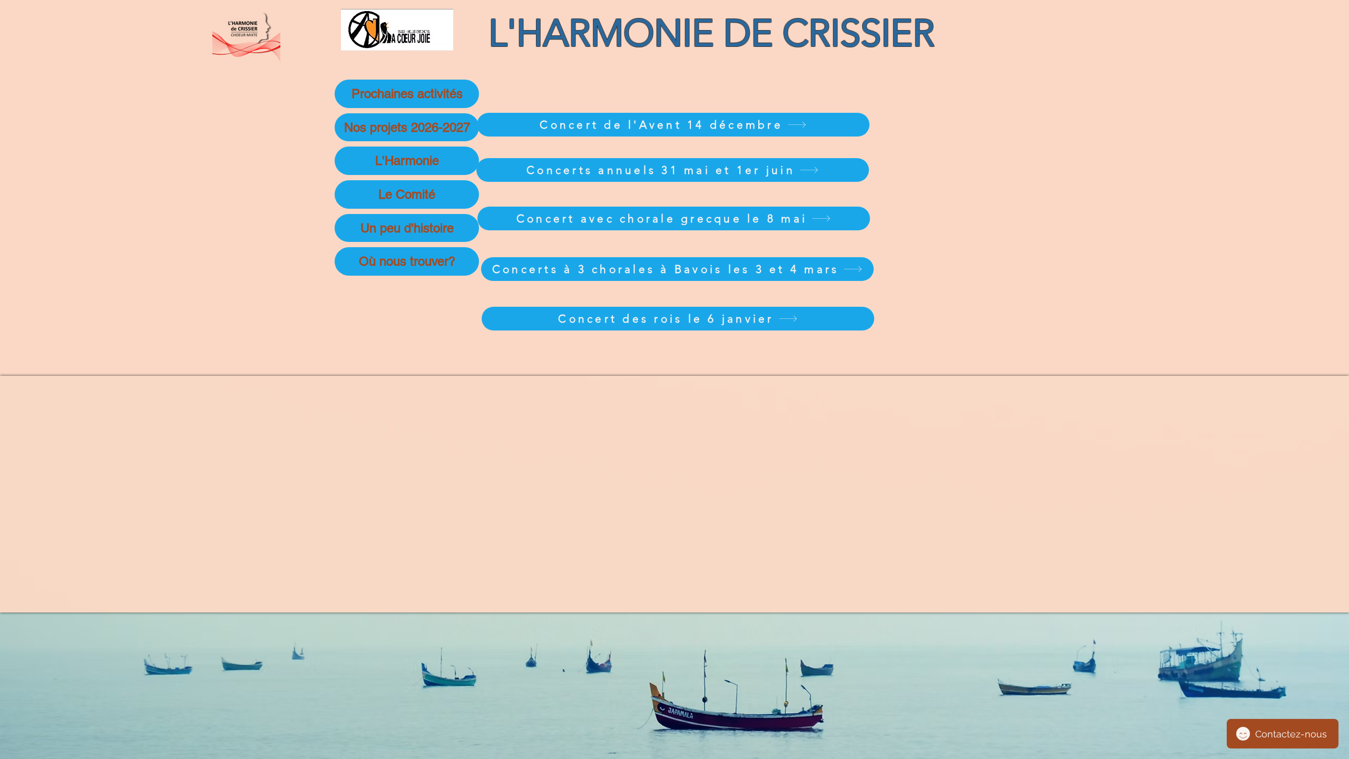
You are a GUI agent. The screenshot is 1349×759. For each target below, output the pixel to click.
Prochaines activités (407, 93)
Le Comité (406, 194)
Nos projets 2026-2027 (407, 127)
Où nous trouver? (407, 261)
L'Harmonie (407, 160)
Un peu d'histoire (407, 228)
